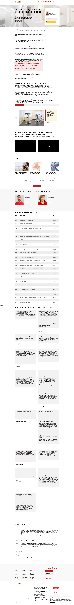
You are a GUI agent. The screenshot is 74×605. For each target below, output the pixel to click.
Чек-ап (23, 578)
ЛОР (23, 573)
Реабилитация (24, 577)
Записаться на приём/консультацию (51, 21)
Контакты (16, 577)
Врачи (16, 570)
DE (32, 578)
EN (30, 578)
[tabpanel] (37, 118)
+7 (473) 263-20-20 (55, 1)
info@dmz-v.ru (49, 578)
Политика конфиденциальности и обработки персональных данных (23, 593)
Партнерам (32, 574)
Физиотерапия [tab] (53, 104)
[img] (17, 583)
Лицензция (16, 586)
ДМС (31, 573)
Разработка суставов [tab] (35, 104)
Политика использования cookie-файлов (20, 589)
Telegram (42, 1)
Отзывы (16, 574)
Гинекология (24, 570)
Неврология (24, 574)
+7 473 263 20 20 (49, 11)
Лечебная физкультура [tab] (18, 104)
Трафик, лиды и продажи (17, 603)
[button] (48, 1)
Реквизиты (16, 596)
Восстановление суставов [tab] (45, 104)
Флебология (24, 571)
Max (38, 1)
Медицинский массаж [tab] (27, 104)
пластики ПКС (24, 452)
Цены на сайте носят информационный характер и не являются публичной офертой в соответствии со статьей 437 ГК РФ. (41, 599)
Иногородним (32, 577)
